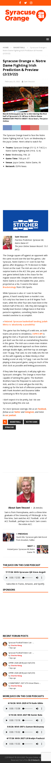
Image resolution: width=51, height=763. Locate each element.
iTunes (21, 583)
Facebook (42, 409)
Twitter (17, 412)
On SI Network (34, 760)
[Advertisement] (27, 29)
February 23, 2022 (12, 81)
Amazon (29, 583)
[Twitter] (25, 3)
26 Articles (38, 507)
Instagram (29, 412)
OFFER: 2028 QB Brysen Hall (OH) (21, 663)
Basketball (15, 422)
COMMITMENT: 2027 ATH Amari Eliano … (24, 683)
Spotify (41, 583)
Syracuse (9, 427)
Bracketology (9, 287)
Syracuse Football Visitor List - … (21, 642)
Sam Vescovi (29, 81)
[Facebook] (20, 3)
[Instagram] (31, 3)
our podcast (10, 415)
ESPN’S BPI (38, 333)
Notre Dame (31, 422)
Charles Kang (16, 645)
